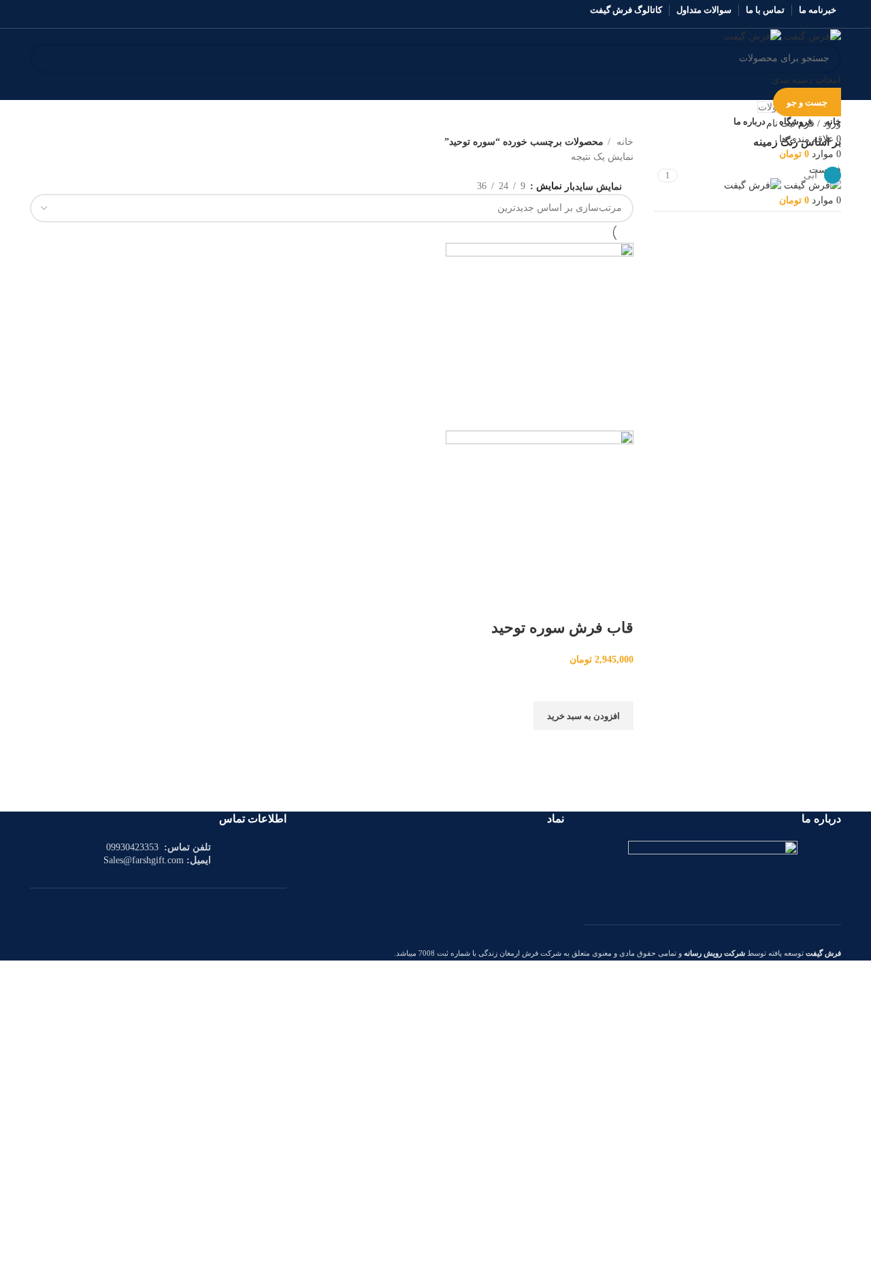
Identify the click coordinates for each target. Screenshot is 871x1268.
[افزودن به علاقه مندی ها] (616, 684)
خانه (624, 142)
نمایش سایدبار (593, 187)
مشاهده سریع (616, 747)
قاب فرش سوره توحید (562, 627)
